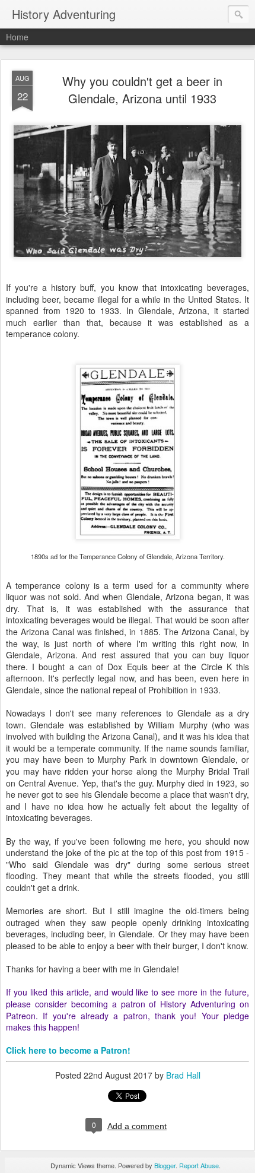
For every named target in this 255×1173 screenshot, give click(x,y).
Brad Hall (183, 1075)
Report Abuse (199, 1165)
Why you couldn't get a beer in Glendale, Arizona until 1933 (142, 89)
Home (17, 37)
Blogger (165, 1165)
